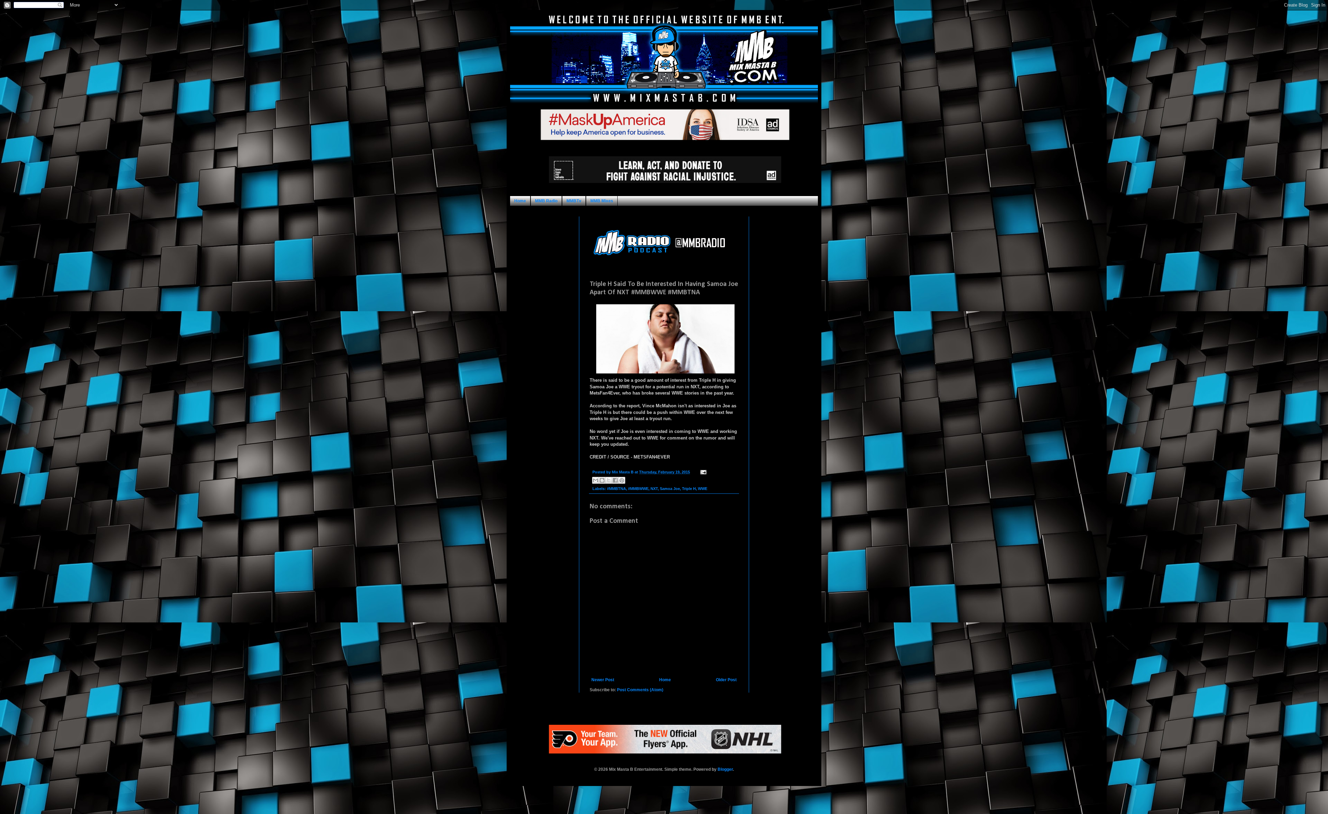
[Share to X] (608, 480)
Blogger (725, 769)
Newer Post (602, 679)
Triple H (689, 489)
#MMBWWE (638, 489)
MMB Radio (546, 200)
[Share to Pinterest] (621, 480)
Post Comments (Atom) (640, 689)
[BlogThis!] (602, 480)
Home (520, 200)
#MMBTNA (616, 489)
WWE (702, 489)
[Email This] (595, 480)
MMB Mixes (601, 200)
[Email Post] (703, 472)
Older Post (726, 679)
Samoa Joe (670, 489)
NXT (654, 489)
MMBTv (573, 200)
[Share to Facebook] (615, 480)
